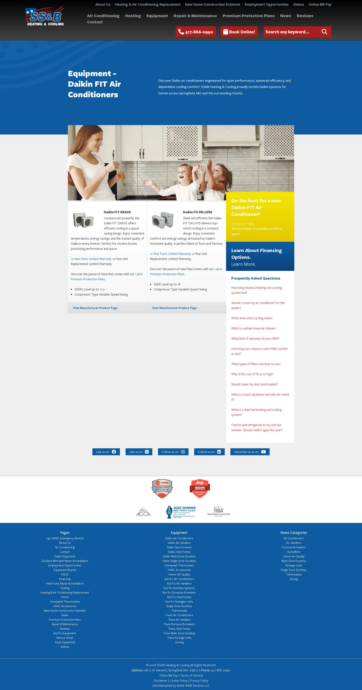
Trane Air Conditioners (179, 615)
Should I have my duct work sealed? (254, 384)
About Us (102, 4)
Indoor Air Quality (179, 574)
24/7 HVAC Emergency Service (65, 538)
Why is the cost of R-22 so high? (252, 374)
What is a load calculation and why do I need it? (260, 397)
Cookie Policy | (179, 680)
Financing (64, 579)
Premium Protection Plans (249, 15)
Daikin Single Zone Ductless (179, 561)
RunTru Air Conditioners (179, 579)
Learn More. (243, 264)
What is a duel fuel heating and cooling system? (256, 412)
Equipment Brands (65, 570)
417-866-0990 (199, 32)
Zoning (179, 642)
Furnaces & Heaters (294, 547)
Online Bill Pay (319, 4)
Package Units (293, 565)
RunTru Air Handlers (179, 583)
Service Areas (64, 638)
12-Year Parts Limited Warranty (91, 259)
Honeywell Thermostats (65, 601)
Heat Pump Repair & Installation (65, 583)
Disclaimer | (161, 680)
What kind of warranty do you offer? (255, 338)
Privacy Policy (199, 680)
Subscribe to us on (246, 452)
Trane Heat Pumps (179, 628)
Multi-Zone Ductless (293, 561)
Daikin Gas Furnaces (179, 547)
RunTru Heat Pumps (179, 597)
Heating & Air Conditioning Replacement (148, 4)
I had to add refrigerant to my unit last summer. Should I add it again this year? (256, 427)
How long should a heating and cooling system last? (256, 290)
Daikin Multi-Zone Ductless (179, 556)
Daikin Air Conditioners (179, 538)
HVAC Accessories (64, 606)
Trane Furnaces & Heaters (179, 624)
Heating (133, 15)
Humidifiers (294, 552)
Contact (95, 21)
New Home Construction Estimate (212, 4)
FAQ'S (64, 574)
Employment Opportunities (267, 4)
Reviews (305, 15)
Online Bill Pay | (169, 675)
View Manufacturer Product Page (95, 308)
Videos (298, 4)
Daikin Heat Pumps (179, 552)
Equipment (157, 15)
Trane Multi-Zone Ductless (179, 633)
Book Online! (242, 32)
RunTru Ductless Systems (179, 588)
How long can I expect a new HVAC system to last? (259, 351)
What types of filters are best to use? (256, 364)
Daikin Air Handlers (179, 543)
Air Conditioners (294, 538)
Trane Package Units (179, 638)
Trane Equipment (64, 642)
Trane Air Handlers (179, 619)
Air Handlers (293, 543)
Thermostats (179, 610)
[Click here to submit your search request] (324, 31)
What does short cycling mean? (251, 318)
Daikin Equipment (64, 556)
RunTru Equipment (65, 633)
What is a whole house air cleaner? (253, 328)
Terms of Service (191, 675)
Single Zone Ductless (179, 606)
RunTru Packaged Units (179, 601)
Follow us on (170, 452)
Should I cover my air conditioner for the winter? (258, 305)
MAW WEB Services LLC (193, 685)
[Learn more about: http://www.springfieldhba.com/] (218, 512)
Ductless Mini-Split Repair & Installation (64, 561)
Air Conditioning (103, 15)
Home (65, 597)
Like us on (102, 452)
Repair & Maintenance (195, 15)
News (285, 15)
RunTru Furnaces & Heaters (179, 592)
